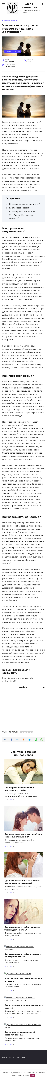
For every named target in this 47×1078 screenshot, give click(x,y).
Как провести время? (19, 208)
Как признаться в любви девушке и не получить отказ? (22, 955)
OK (32, 1075)
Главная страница (9, 20)
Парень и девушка (13, 51)
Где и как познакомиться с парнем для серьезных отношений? (22, 882)
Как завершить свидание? (22, 212)
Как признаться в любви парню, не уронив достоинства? (22, 928)
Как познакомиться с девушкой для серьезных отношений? (23, 835)
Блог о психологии (29, 5)
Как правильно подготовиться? (24, 204)
